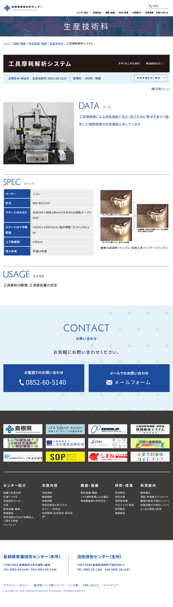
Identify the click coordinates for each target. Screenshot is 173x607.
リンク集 (73, 585)
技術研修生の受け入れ (54, 505)
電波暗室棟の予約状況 (93, 500)
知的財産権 (121, 500)
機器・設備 (90, 485)
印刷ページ (163, 89)
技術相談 (47, 492)
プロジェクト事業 (124, 505)
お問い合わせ (91, 585)
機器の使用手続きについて (155, 500)
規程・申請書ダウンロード (154, 496)
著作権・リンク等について (49, 585)
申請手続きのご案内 (148, 78)
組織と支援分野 (12, 492)
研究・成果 (124, 485)
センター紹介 (14, 485)
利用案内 (148, 485)
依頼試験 (47, 500)
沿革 (5, 505)
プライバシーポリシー (16, 585)
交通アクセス (10, 496)
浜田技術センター (13, 500)
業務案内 (145, 492)
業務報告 (8, 513)
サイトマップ (110, 585)
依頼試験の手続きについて (155, 505)
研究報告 (120, 509)
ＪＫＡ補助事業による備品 (94, 496)
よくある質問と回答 (151, 509)
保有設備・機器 (11, 509)
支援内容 (50, 485)
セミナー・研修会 (51, 509)
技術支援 (120, 496)
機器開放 (47, 496)
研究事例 (120, 492)
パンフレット (10, 524)
